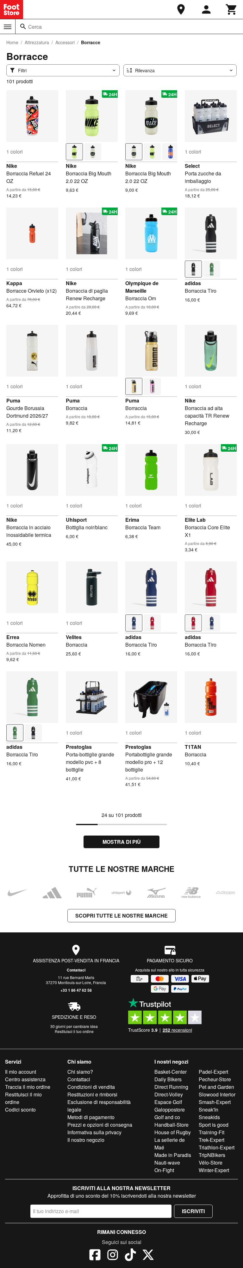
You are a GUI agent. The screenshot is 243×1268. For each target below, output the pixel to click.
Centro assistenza (25, 1079)
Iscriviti (193, 1211)
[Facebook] (95, 1255)
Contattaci (76, 969)
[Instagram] (112, 1255)
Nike (11, 165)
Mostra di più (122, 841)
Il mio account (20, 1071)
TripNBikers (212, 1155)
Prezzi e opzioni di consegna (99, 1124)
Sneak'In (208, 1109)
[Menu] (7, 26)
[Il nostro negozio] (181, 9)
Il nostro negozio (85, 1139)
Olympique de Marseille (142, 286)
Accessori (65, 42)
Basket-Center (170, 1071)
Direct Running (171, 1086)
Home (12, 42)
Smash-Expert (215, 1102)
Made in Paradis (172, 1155)
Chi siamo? (80, 1071)
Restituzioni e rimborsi (92, 1094)
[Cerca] (23, 26)
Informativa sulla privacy (94, 1132)
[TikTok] (130, 1255)
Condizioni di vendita (91, 1086)
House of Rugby (172, 1132)
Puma (13, 400)
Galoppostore (169, 1109)
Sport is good (213, 1124)
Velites (74, 637)
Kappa (14, 283)
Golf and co (167, 1117)
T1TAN (193, 746)
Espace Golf (168, 1102)
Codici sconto (20, 1109)
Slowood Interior (217, 1094)
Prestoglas (79, 746)
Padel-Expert (213, 1071)
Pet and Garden (216, 1086)
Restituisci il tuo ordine (74, 1031)
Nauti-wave (167, 1162)
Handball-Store (171, 1124)
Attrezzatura (37, 42)
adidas (193, 283)
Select (192, 165)
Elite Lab (195, 519)
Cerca (35, 26)
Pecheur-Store (215, 1079)
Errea (12, 637)
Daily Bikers (168, 1079)
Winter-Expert (214, 1170)
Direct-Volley (168, 1094)
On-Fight (164, 1170)
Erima (132, 519)
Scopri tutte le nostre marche (121, 915)
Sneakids (209, 1117)
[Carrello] (231, 9)
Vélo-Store (210, 1162)
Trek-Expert (211, 1139)
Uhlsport (76, 519)
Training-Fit (211, 1132)
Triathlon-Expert (216, 1147)
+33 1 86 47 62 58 (76, 990)
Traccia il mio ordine (27, 1086)
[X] (148, 1255)
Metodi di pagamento (91, 1117)
